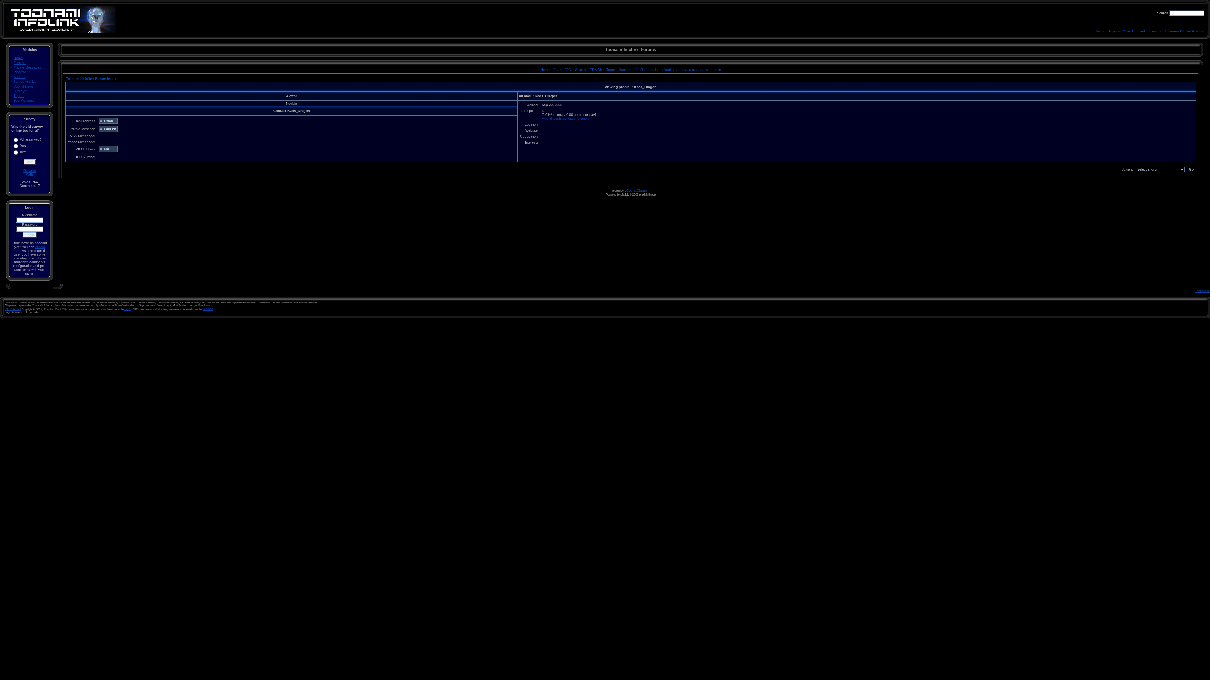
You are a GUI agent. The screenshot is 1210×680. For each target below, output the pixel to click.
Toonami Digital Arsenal (1184, 31)
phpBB (624, 194)
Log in (716, 69)
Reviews (20, 72)
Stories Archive (25, 81)
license (208, 309)
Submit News (24, 86)
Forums (1155, 31)
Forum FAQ (562, 69)
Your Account (1134, 31)
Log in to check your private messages (678, 69)
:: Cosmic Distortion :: (637, 190)
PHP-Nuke (13, 309)
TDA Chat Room (603, 69)
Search (19, 77)
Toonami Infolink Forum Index (91, 79)
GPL (127, 309)
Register (625, 69)
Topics (1114, 31)
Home (1100, 31)
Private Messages (27, 67)
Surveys (20, 91)
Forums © (1202, 291)
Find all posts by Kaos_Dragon (565, 118)
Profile (640, 69)
